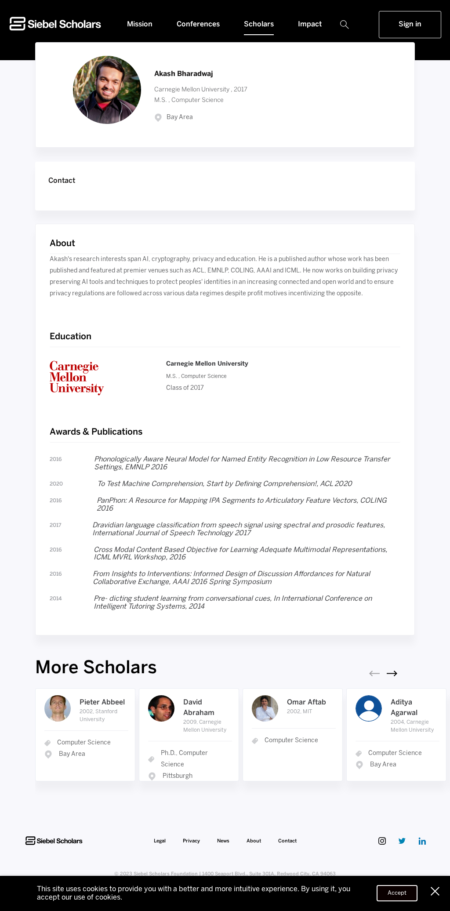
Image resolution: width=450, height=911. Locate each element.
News (224, 841)
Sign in (410, 24)
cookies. (108, 897)
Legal (160, 841)
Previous (374, 673)
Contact (287, 841)
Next (392, 673)
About (254, 841)
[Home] (55, 31)
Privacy (192, 841)
